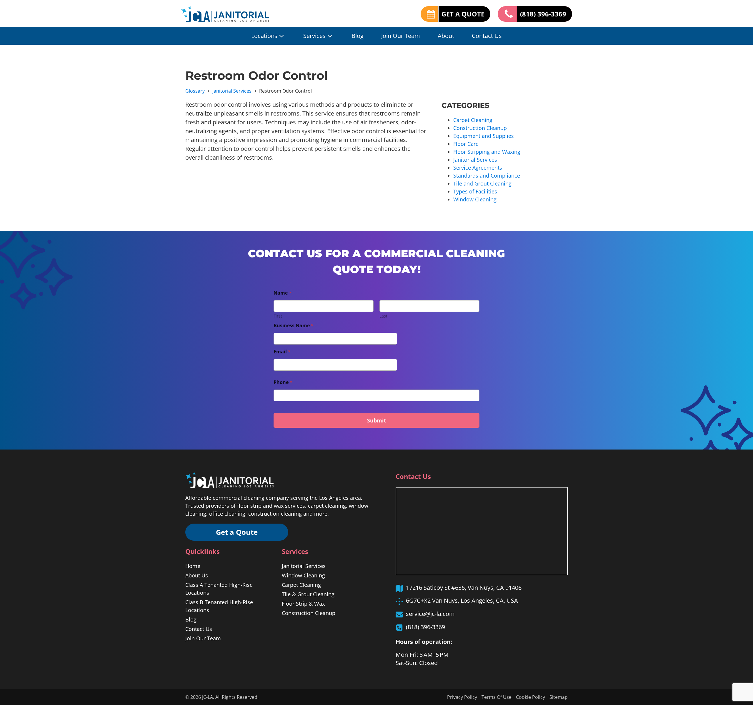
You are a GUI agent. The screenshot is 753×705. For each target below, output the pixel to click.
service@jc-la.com (430, 614)
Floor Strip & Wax (303, 603)
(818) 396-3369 (543, 13)
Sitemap (558, 697)
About (446, 36)
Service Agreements (477, 167)
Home (192, 565)
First (278, 315)
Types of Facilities (475, 191)
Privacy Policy (462, 697)
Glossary (195, 91)
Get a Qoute (237, 532)
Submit (376, 420)
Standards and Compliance (486, 175)
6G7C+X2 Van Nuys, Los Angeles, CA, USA (462, 600)
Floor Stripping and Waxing (486, 151)
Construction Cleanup (480, 127)
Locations (264, 36)
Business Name (294, 325)
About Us (196, 575)
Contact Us (487, 36)
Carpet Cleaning (472, 119)
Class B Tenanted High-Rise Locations (219, 606)
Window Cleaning (475, 199)
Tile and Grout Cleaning (482, 183)
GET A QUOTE (463, 13)
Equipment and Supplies (483, 135)
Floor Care (466, 143)
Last (383, 315)
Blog (357, 36)
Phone (283, 382)
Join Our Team (400, 36)
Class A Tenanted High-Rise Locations (219, 588)
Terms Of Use (497, 697)
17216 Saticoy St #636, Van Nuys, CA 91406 (464, 588)
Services (314, 36)
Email (282, 352)
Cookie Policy (530, 697)
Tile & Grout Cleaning (308, 594)
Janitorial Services (231, 91)
